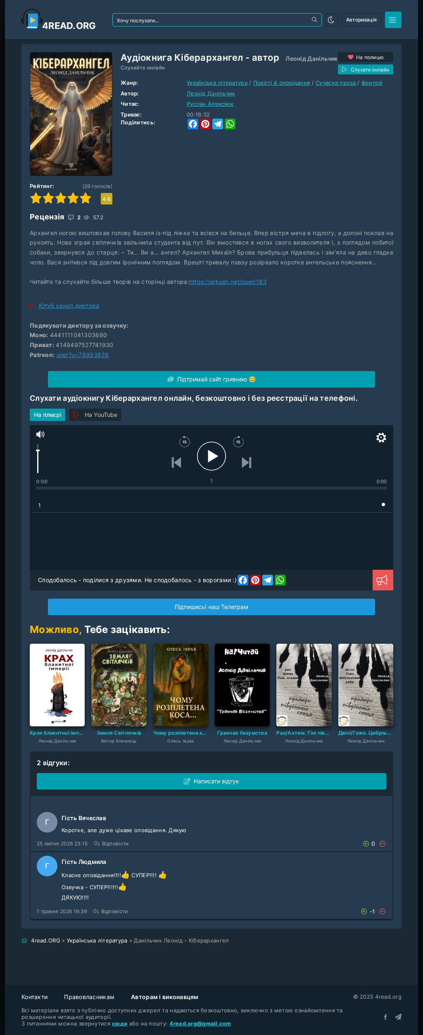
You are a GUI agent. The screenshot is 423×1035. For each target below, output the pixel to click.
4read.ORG (45, 940)
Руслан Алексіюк (210, 103)
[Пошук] (315, 20)
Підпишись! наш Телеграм (211, 606)
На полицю (370, 57)
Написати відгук (216, 781)
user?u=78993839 (83, 354)
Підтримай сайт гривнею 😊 (216, 379)
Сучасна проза (336, 82)
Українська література (217, 82)
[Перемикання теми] (332, 20)
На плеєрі (47, 414)
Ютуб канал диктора (69, 305)
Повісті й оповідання (281, 82)
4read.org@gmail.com (200, 1023)
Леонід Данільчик (311, 58)
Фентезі (372, 82)
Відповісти (115, 843)
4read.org (69, 25)
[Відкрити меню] (393, 20)
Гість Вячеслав (84, 817)
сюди (119, 1023)
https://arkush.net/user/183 (228, 281)
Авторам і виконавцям (165, 996)
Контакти (34, 996)
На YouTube (101, 414)
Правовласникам (89, 996)
